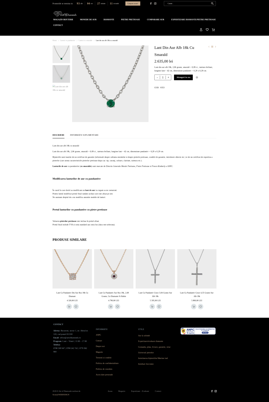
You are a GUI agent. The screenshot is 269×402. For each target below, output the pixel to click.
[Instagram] (215, 391)
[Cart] (213, 29)
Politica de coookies (104, 369)
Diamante (109, 20)
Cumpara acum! (132, 3)
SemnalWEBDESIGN (61, 395)
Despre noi (100, 346)
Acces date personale (104, 375)
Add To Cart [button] (69, 306)
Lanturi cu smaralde (85, 40)
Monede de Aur (88, 20)
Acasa (110, 391)
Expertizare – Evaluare (140, 391)
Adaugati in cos (183, 77)
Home (55, 40)
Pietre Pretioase (130, 20)
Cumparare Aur (155, 20)
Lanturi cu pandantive (67, 40)
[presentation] (75, 83)
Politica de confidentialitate (107, 363)
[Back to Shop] (212, 47)
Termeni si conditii (104, 358)
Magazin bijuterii (63, 20)
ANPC (98, 335)
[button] (212, 3)
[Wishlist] (207, 29)
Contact (58, 25)
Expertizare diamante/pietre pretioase (193, 20)
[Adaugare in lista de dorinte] (76, 306)
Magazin (99, 352)
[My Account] (201, 29)
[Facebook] (151, 3)
